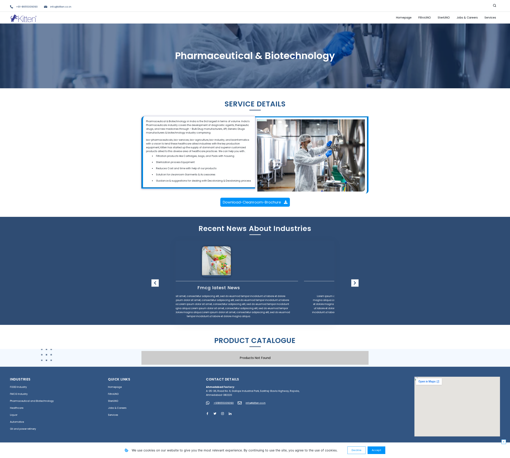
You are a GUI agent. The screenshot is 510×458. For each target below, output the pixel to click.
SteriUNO (444, 18)
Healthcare (16, 408)
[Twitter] (215, 413)
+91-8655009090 (27, 7)
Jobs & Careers (467, 18)
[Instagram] (222, 413)
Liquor (13, 415)
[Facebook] (207, 413)
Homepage (404, 18)
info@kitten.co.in (60, 7)
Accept (376, 450)
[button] (155, 283)
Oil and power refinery (23, 428)
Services (490, 18)
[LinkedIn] (230, 413)
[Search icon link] (494, 6)
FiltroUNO (424, 18)
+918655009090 (224, 403)
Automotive (17, 422)
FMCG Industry (19, 394)
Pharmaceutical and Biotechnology (32, 401)
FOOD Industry (18, 387)
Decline (356, 450)
